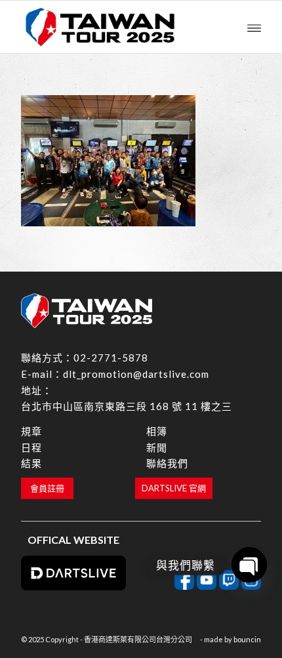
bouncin (247, 639)
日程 (31, 447)
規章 (31, 431)
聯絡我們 (167, 463)
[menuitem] (254, 27)
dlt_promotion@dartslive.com (136, 374)
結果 (31, 463)
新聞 (156, 447)
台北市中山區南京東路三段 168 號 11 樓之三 (126, 406)
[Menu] (254, 27)
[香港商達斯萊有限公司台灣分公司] (116, 27)
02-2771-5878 (110, 357)
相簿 (156, 431)
